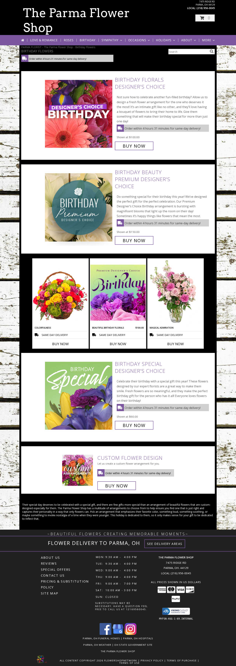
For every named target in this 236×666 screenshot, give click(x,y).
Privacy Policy (152, 660)
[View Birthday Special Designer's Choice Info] (79, 394)
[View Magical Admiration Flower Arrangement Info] (175, 292)
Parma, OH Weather (97, 644)
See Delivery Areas (164, 544)
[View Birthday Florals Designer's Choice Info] (79, 113)
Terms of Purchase (182, 660)
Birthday (88, 40)
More (206, 40)
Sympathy (110, 40)
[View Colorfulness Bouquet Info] (60, 292)
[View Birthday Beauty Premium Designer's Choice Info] (79, 206)
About (186, 40)
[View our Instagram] (130, 634)
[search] (212, 51)
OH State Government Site (133, 644)
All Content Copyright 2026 (81, 660)
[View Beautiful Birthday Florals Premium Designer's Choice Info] (118, 292)
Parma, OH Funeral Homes (101, 638)
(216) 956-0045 (206, 8)
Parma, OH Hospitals (138, 638)
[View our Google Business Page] (118, 634)
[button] (205, 18)
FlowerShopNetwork (120, 660)
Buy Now (134, 146)
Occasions (137, 40)
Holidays (163, 40)
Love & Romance (44, 40)
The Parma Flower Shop (118, 651)
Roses (69, 40)
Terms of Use (129, 663)
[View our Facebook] (105, 634)
